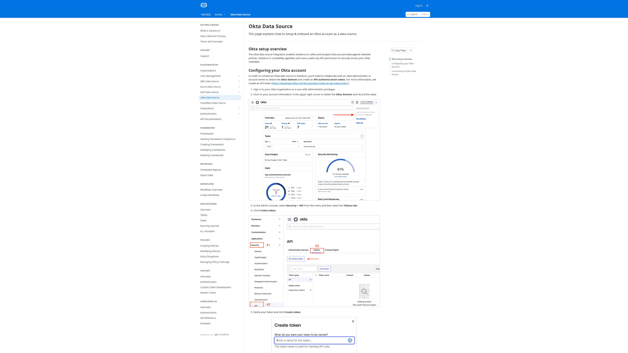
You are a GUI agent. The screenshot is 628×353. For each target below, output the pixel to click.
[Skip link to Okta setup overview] (246, 49)
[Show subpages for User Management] (239, 76)
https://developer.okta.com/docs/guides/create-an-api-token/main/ (310, 83)
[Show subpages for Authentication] (239, 113)
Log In (418, 5)
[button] (314, 149)
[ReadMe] (222, 334)
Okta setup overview (402, 59)
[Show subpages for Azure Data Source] (239, 86)
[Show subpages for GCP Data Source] (239, 92)
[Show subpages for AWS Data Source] (239, 81)
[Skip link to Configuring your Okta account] (246, 70)
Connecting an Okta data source (404, 73)
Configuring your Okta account (403, 65)
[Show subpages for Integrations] (239, 108)
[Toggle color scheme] (427, 5)
